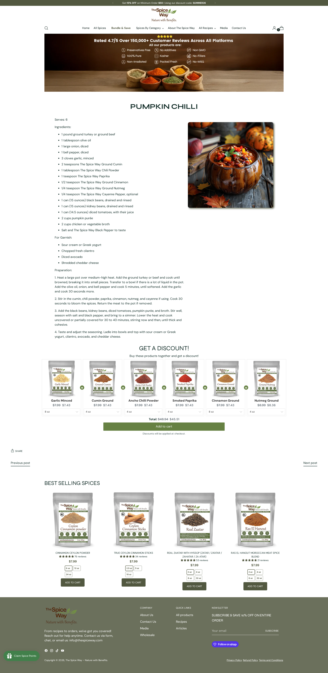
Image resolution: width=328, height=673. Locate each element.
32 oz (198, 578)
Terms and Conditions (271, 660)
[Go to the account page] (273, 28)
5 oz (137, 568)
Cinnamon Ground (225, 401)
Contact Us (148, 622)
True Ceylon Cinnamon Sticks (133, 553)
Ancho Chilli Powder (143, 401)
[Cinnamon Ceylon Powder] (72, 520)
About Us (146, 615)
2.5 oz (129, 568)
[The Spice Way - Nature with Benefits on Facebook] (46, 651)
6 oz (68, 568)
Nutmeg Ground (267, 401)
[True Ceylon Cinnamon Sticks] (133, 520)
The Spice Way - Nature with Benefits (86, 660)
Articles (181, 628)
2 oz (190, 572)
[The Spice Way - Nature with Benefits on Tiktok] (57, 651)
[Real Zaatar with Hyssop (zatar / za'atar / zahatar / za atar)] (194, 520)
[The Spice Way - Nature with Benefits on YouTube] (63, 651)
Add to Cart (72, 582)
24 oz (68, 574)
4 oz (198, 572)
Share (19, 451)
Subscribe (272, 630)
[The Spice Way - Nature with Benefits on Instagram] (52, 651)
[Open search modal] (46, 28)
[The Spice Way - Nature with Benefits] (164, 15)
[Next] (215, 3)
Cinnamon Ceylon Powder (73, 553)
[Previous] (113, 3)
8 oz (190, 578)
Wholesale (147, 635)
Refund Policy (250, 660)
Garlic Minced (61, 401)
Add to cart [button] (164, 426)
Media (144, 628)
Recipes (181, 622)
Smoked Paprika (185, 401)
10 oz (128, 574)
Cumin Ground (102, 401)
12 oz (76, 568)
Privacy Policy (234, 660)
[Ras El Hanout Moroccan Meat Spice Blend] (255, 520)
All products (184, 615)
